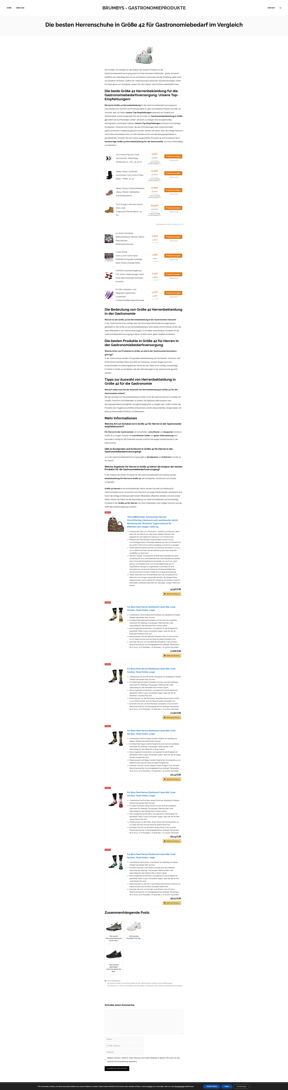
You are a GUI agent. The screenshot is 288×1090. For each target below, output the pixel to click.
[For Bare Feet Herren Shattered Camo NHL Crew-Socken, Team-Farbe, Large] (116, 614)
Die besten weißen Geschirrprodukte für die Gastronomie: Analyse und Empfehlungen (139, 983)
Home (9, 8)
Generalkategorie (113, 981)
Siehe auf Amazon (173, 594)
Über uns (20, 8)
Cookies (150, 1086)
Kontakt (271, 8)
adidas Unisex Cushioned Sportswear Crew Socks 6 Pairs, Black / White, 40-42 (130, 175)
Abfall (227, 1086)
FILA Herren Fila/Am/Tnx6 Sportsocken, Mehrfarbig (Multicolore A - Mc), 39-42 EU (129, 158)
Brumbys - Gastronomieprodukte (144, 7)
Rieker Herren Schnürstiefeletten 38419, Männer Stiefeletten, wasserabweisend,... (130, 192)
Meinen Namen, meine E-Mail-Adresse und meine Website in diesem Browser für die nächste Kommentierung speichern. (143, 1060)
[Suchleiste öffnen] (280, 8)
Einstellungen (179, 1086)
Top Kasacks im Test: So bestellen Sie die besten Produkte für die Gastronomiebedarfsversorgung (144, 986)
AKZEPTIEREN (211, 1086)
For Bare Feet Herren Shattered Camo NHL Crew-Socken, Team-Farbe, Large (151, 608)
